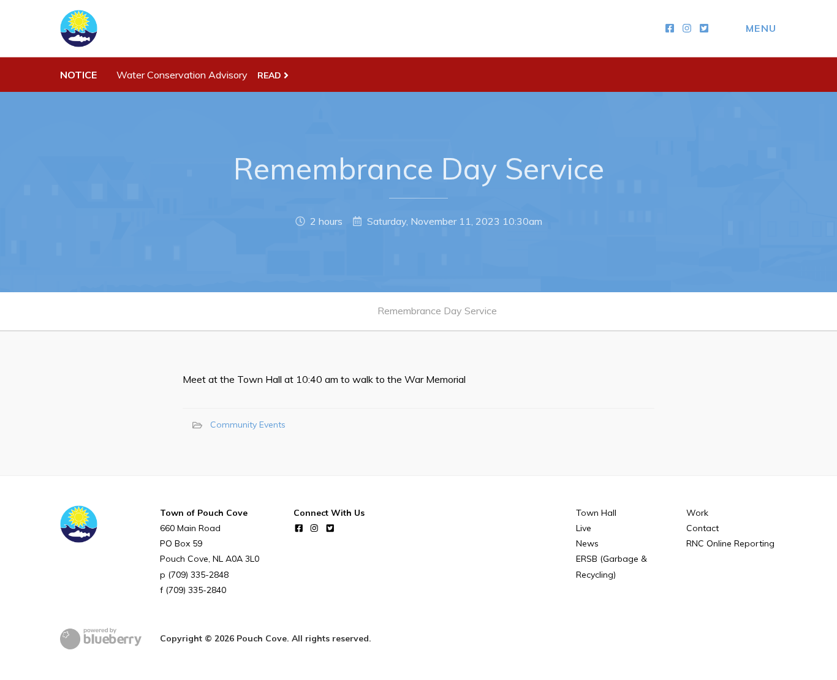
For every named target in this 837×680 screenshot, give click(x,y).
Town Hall (596, 512)
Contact (702, 528)
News (587, 543)
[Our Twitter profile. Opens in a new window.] (704, 28)
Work (697, 512)
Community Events (248, 424)
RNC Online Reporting (730, 543)
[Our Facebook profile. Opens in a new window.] (670, 28)
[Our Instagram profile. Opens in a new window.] (687, 28)
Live (583, 528)
